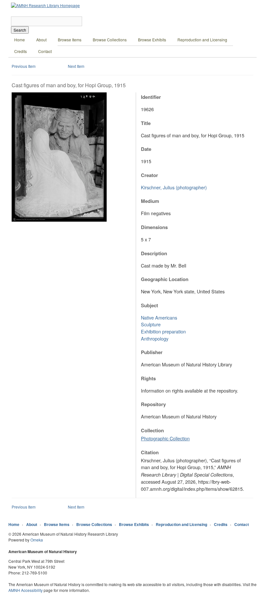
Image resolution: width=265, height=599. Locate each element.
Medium (150, 201)
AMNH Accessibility (25, 590)
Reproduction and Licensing (202, 39)
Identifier (151, 96)
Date (146, 148)
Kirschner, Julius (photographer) (174, 187)
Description (154, 253)
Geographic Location (164, 279)
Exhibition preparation (163, 331)
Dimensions (154, 227)
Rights (148, 378)
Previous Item (24, 66)
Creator (149, 175)
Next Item (76, 66)
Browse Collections (110, 39)
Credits (20, 51)
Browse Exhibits (152, 39)
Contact (45, 51)
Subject (149, 305)
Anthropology (154, 338)
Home (19, 39)
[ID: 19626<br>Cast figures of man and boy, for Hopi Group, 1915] (59, 220)
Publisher (152, 352)
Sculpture (151, 324)
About (41, 39)
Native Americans (159, 317)
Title (146, 123)
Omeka (36, 539)
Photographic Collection (165, 438)
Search (20, 30)
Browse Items (69, 39)
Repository (153, 404)
